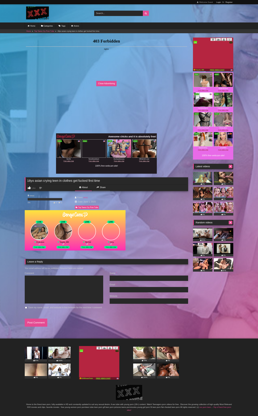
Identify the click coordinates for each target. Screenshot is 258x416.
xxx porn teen (205, 407)
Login (218, 2)
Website (113, 296)
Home (32, 26)
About (85, 187)
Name (113, 273)
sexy (85, 197)
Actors (76, 26)
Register (229, 2)
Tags (63, 26)
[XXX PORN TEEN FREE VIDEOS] (37, 13)
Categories (48, 26)
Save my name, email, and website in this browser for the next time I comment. (65, 307)
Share (102, 187)
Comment (29, 273)
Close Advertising (106, 83)
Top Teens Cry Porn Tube (44, 31)
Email (113, 284)
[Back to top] (250, 408)
